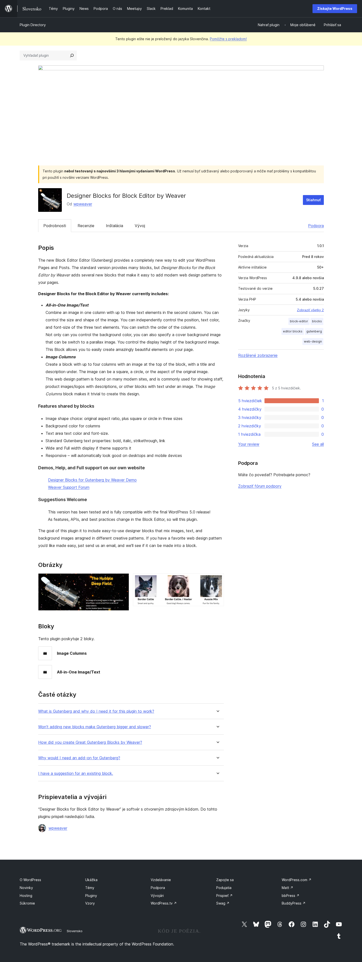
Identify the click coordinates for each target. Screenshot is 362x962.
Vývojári (157, 895)
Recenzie (86, 225)
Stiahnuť (313, 200)
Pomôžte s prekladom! (228, 39)
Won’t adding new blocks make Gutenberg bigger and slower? (94, 727)
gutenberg (314, 331)
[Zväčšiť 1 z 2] (122, 580)
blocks (317, 321)
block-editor (299, 321)
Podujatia (223, 888)
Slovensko (74, 931)
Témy (89, 888)
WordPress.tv (164, 903)
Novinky (26, 888)
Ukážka (91, 880)
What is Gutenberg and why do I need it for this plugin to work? (96, 711)
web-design (313, 341)
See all (318, 444)
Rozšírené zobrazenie (258, 355)
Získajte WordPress (334, 8)
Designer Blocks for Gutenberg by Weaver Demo (92, 479)
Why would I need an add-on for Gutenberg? (79, 758)
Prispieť (224, 895)
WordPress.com (297, 880)
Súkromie (27, 903)
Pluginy (91, 895)
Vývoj (140, 225)
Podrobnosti (54, 225)
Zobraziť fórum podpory (259, 486)
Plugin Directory (33, 25)
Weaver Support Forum (68, 487)
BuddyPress (294, 903)
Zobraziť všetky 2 (310, 310)
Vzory (90, 903)
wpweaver (82, 203)
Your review (248, 444)
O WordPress (30, 880)
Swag (223, 903)
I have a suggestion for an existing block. (75, 773)
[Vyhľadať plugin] (72, 55)
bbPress (290, 895)
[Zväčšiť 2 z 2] (217, 580)
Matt (287, 888)
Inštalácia (114, 225)
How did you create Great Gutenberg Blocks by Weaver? (90, 742)
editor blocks (292, 331)
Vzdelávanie (161, 880)
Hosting (26, 895)
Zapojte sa (225, 880)
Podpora (316, 225)
